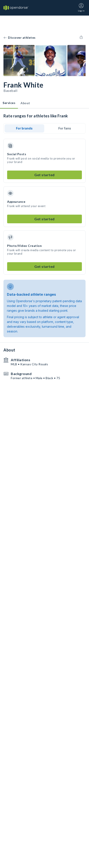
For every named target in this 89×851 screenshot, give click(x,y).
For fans (64, 128)
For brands (24, 128)
